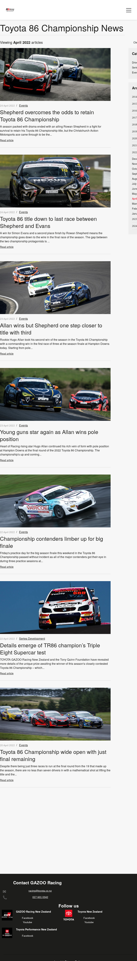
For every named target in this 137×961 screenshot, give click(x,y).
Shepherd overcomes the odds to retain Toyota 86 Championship (47, 115)
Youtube (27, 922)
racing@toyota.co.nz (40, 890)
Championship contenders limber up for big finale (51, 542)
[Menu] (128, 10)
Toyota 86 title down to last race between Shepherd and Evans (48, 222)
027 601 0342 (40, 897)
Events (23, 105)
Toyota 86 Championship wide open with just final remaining (53, 755)
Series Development (32, 638)
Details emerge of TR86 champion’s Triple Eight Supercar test (50, 648)
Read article (7, 140)
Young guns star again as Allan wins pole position (49, 435)
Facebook (27, 918)
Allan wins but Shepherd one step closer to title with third (51, 328)
